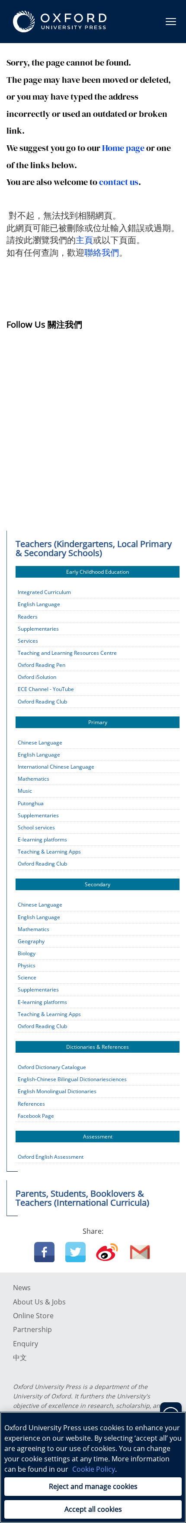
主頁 (84, 240)
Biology (26, 953)
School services (36, 827)
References (31, 1103)
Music (25, 790)
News (22, 1287)
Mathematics (33, 778)
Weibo (107, 1252)
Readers (28, 616)
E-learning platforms (42, 839)
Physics (26, 965)
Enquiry (25, 1343)
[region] (93, 1467)
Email (140, 1252)
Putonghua (31, 803)
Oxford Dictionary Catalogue (52, 1067)
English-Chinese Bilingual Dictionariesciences (72, 1079)
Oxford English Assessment (50, 1156)
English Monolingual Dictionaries (57, 1091)
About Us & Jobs (39, 1302)
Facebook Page (36, 1116)
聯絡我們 (101, 252)
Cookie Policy (93, 1469)
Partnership (32, 1329)
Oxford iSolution (37, 677)
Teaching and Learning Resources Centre (67, 653)
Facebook (44, 1252)
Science (27, 977)
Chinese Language (40, 742)
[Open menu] (171, 22)
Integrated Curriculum (44, 592)
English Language (39, 604)
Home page (123, 148)
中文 (20, 1357)
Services (28, 640)
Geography (31, 941)
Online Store (33, 1315)
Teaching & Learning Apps (49, 851)
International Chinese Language (56, 766)
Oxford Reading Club (42, 701)
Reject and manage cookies (93, 1486)
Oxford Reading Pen (41, 665)
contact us (118, 182)
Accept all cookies (93, 1509)
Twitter (75, 1252)
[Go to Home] (59, 21)
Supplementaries (38, 628)
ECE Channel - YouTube (46, 689)
